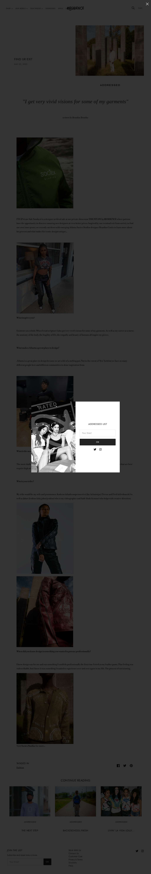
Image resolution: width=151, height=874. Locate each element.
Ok (97, 442)
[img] (95, 449)
